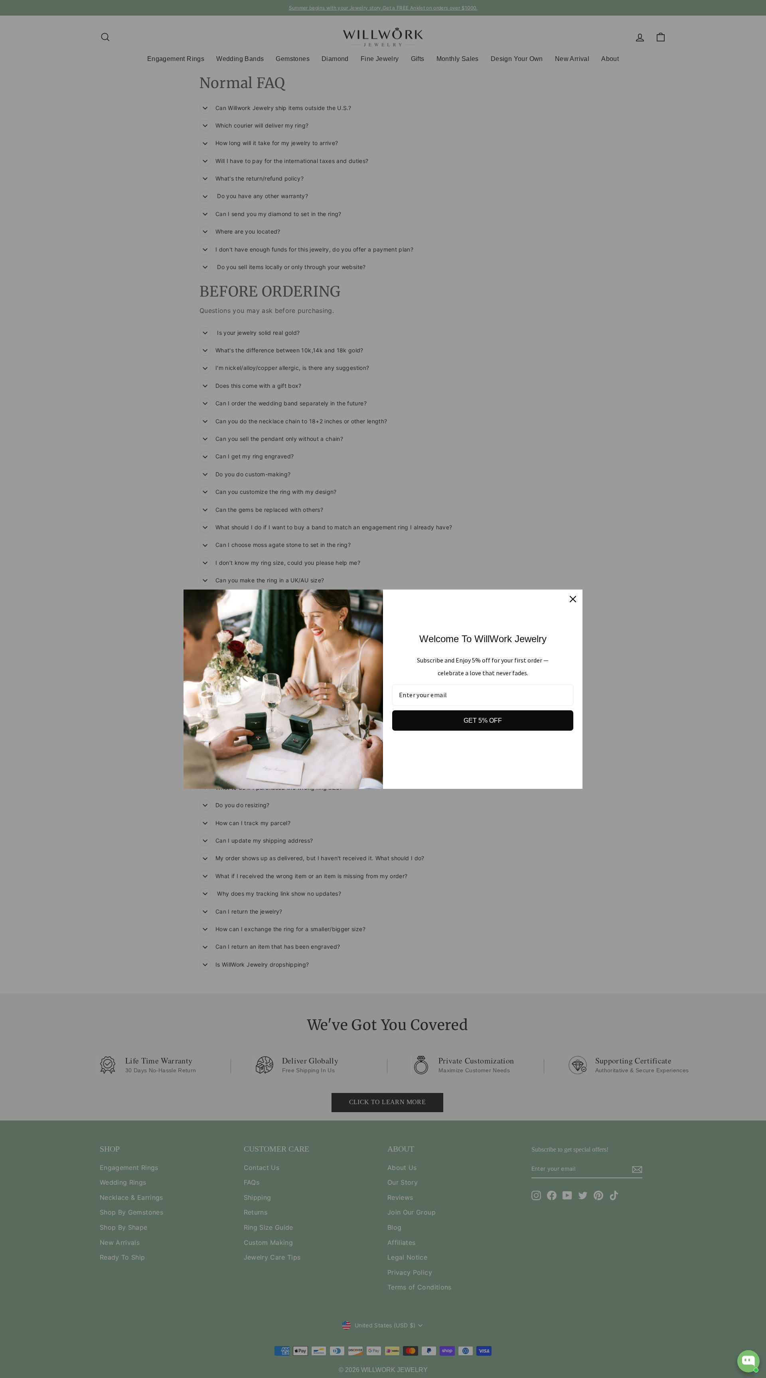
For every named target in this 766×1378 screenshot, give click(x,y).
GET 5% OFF (483, 720)
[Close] (572, 599)
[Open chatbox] (748, 1361)
